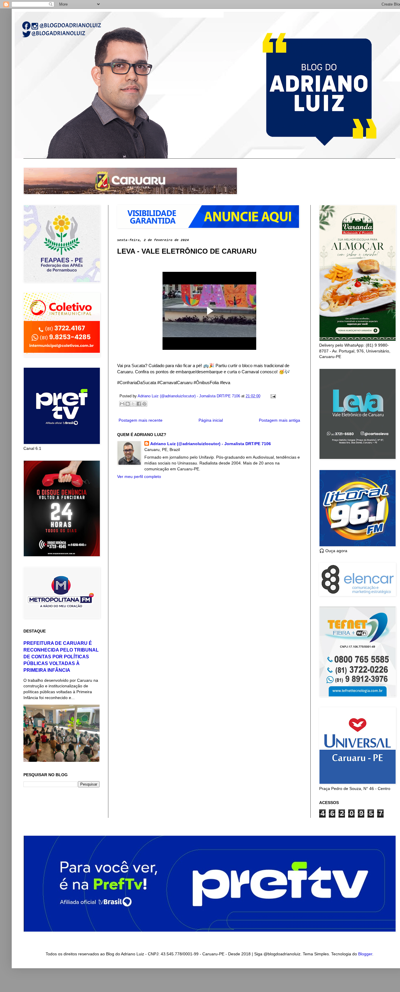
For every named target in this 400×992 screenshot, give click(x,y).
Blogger (365, 954)
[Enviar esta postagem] (272, 396)
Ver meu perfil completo (139, 476)
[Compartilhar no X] (133, 404)
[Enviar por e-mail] (122, 404)
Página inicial (211, 420)
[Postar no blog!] (128, 404)
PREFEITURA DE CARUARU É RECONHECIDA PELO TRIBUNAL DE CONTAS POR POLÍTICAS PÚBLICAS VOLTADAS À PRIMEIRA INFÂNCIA (61, 656)
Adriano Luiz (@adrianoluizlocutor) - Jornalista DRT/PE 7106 (210, 443)
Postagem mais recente (141, 420)
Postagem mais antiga (279, 420)
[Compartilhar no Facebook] (139, 404)
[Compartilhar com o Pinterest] (144, 404)
